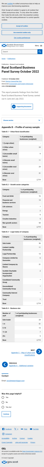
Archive (14, 438)
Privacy (32, 442)
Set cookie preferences (22, 38)
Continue (6, 414)
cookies (10, 4)
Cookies (30, 438)
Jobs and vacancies (21, 442)
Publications (11, 58)
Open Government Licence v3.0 (32, 451)
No (7, 402)
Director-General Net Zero (14, 81)
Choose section (8, 120)
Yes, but (8, 407)
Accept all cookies (22, 26)
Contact (22, 438)
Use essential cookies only (22, 32)
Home (3, 58)
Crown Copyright (7, 442)
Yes (7, 397)
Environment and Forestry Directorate (21, 84)
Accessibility (5, 438)
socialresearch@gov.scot (15, 381)
